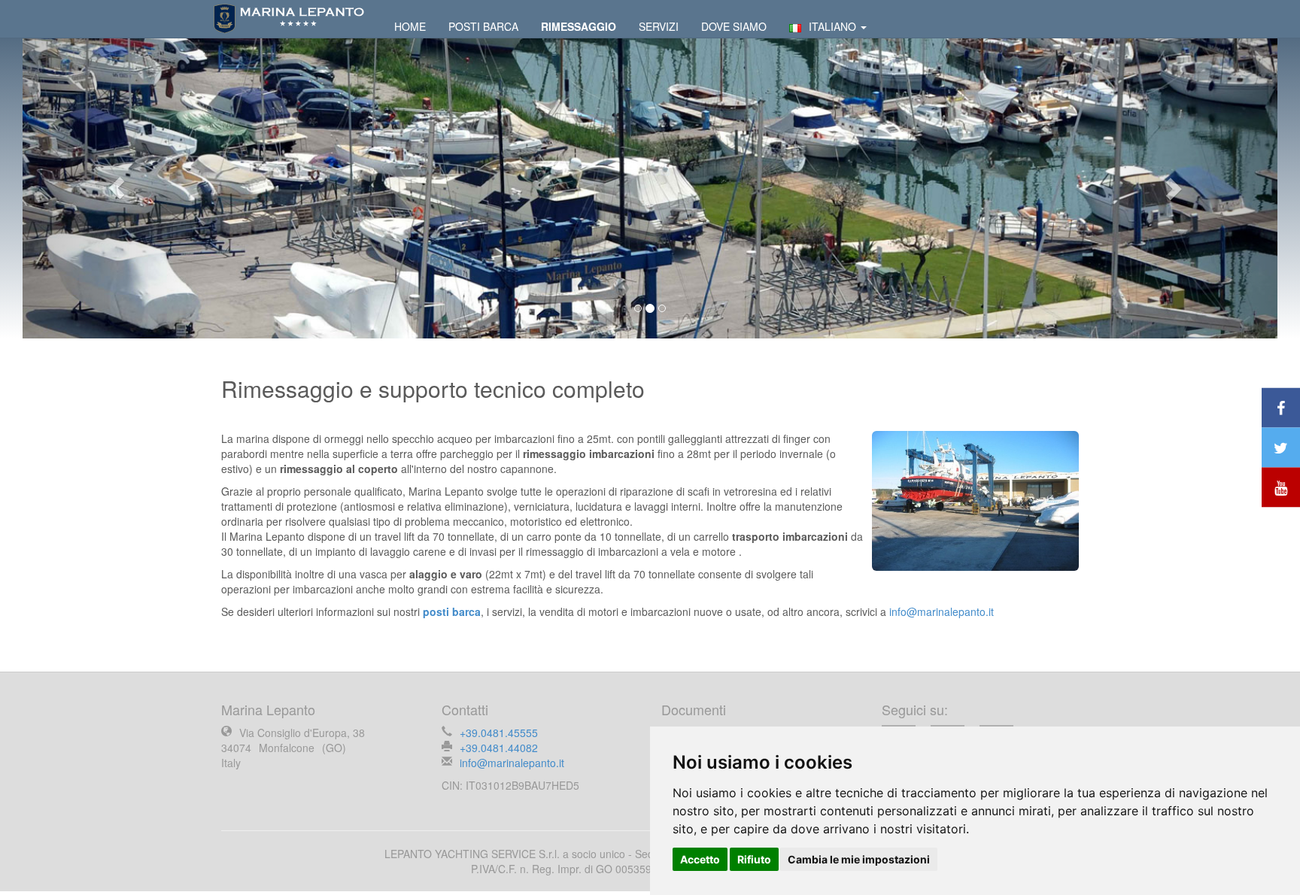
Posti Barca (483, 26)
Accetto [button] (700, 859)
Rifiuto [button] (754, 859)
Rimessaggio (578, 26)
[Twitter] (1281, 448)
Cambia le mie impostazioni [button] (859, 859)
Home (410, 26)
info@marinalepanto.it (941, 611)
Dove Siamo (734, 26)
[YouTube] (1281, 488)
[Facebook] (1281, 408)
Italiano (834, 26)
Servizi (659, 26)
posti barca (452, 611)
